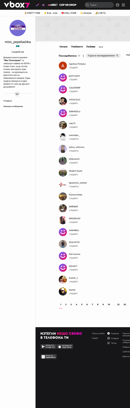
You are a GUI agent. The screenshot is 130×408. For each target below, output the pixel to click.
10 (109, 304)
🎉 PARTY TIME (32, 13)
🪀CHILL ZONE (68, 13)
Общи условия (98, 333)
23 (125, 304)
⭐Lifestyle (86, 13)
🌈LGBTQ (100, 13)
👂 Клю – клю (50, 13)
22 (118, 304)
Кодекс (95, 338)
